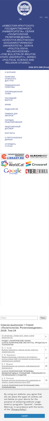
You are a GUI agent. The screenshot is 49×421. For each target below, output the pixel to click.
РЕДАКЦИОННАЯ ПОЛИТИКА (12, 86)
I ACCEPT (24, 416)
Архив (8, 105)
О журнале (10, 72)
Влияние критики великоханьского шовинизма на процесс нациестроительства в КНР (21, 381)
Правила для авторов (11, 115)
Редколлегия (11, 109)
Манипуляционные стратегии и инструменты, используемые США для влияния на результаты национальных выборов (21, 359)
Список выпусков (12, 325)
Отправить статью (10, 145)
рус (41, 17)
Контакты (10, 133)
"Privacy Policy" (19, 409)
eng (46, 17)
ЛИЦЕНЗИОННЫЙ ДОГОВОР (12, 128)
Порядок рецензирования (13, 121)
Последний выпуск (10, 99)
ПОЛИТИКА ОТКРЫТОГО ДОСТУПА (10, 79)
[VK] (20, 20)
